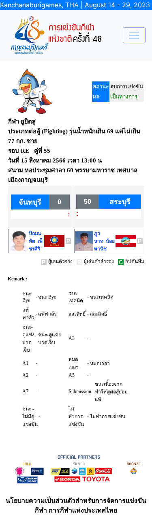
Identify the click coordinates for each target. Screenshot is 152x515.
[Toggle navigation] (134, 35)
